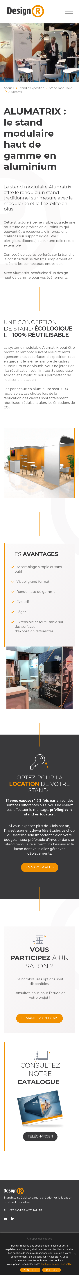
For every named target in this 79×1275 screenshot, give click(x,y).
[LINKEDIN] (13, 1221)
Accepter (30, 1269)
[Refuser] (74, 1254)
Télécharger (40, 1136)
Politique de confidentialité (56, 1263)
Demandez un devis (39, 1018)
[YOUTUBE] (5, 1221)
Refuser (51, 1269)
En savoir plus (40, 867)
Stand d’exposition (31, 88)
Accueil (9, 88)
